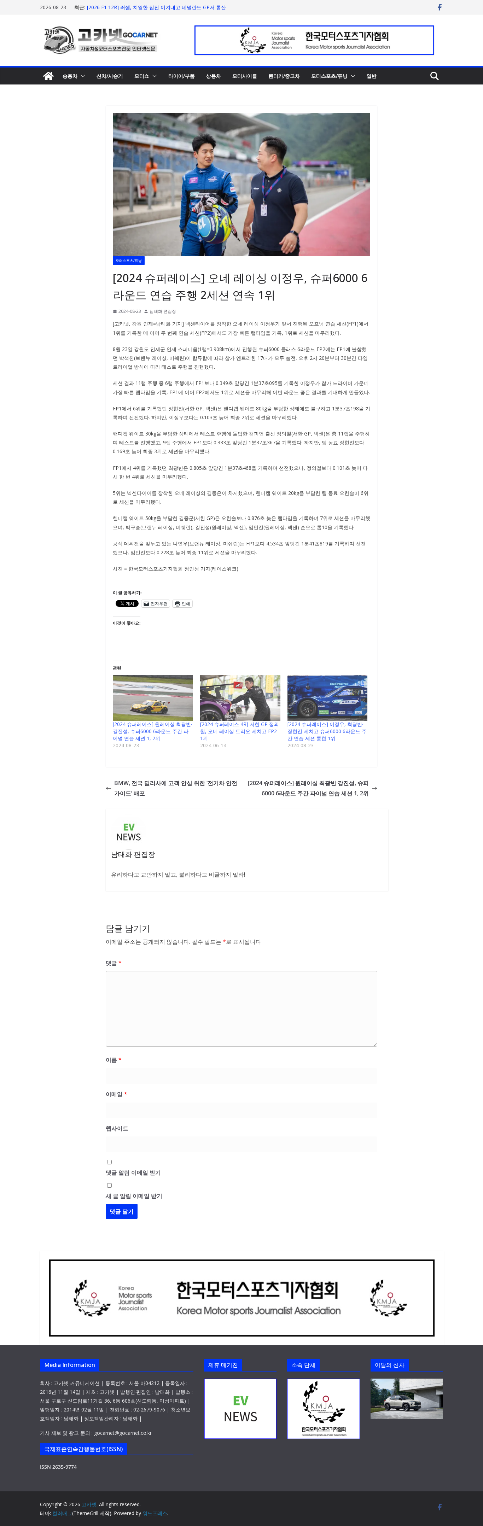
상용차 (213, 75)
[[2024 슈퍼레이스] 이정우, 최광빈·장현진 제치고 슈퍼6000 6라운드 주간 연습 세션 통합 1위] (327, 698)
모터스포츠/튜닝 (329, 75)
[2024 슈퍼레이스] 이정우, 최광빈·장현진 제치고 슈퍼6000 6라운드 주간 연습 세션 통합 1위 (327, 731)
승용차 (70, 75)
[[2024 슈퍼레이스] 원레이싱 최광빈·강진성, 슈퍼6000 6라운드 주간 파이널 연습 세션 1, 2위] (153, 698)
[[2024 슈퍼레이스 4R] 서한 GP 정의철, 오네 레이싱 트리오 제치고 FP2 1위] (240, 698)
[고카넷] (48, 76)
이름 (114, 1060)
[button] (81, 76)
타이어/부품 (181, 75)
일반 (372, 75)
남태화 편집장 (163, 311)
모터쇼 (141, 75)
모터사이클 (244, 75)
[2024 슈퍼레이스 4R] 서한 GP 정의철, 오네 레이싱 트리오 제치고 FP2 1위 (239, 731)
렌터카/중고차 (284, 75)
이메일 (116, 1094)
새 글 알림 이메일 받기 (134, 1196)
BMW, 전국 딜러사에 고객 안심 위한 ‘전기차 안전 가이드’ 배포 (175, 788)
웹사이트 (117, 1128)
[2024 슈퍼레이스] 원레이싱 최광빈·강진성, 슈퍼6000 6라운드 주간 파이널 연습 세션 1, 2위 (152, 731)
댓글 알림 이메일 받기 (133, 1172)
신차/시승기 (110, 75)
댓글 (114, 963)
